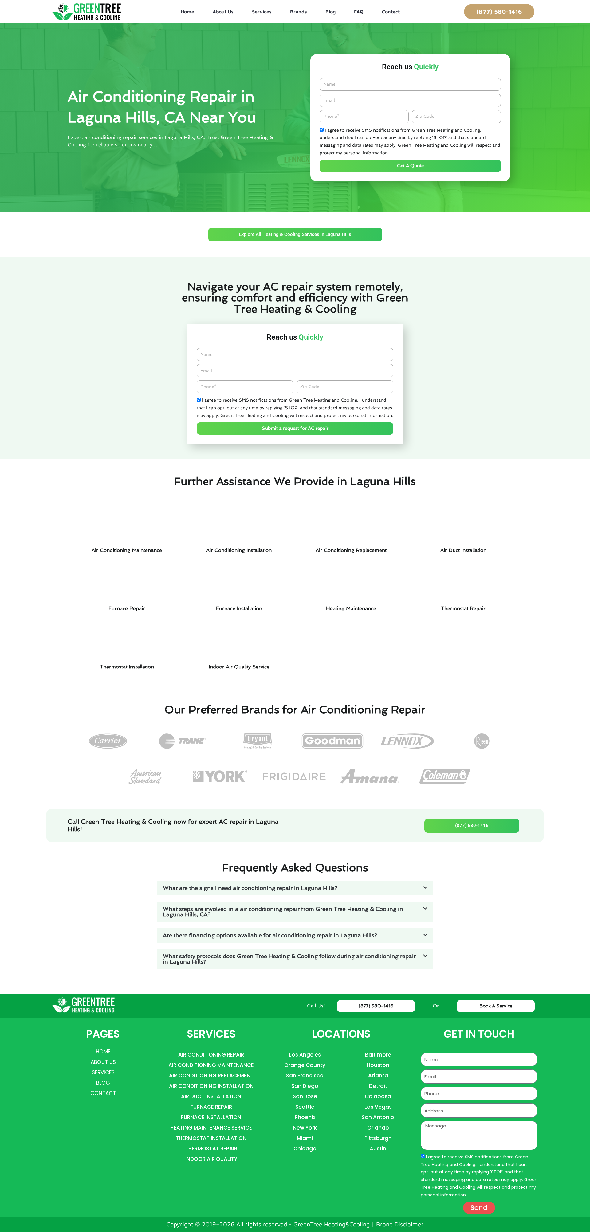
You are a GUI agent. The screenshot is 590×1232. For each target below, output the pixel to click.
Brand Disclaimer (400, 1224)
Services (262, 11)
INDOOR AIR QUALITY (211, 1159)
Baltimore (378, 1054)
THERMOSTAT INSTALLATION (211, 1138)
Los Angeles (305, 1054)
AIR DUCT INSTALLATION (211, 1096)
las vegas (378, 1107)
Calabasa (378, 1096)
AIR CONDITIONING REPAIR (211, 1054)
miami (305, 1138)
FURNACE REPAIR (211, 1107)
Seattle (304, 1107)
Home (187, 11)
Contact (391, 11)
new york (305, 1127)
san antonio (378, 1117)
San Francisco (305, 1075)
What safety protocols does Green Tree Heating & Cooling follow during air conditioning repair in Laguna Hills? (289, 959)
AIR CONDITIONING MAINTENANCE (211, 1065)
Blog (330, 11)
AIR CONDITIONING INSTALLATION (211, 1086)
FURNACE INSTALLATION (211, 1117)
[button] (295, 888)
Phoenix (305, 1117)
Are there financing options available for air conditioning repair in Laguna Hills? (270, 935)
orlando (378, 1127)
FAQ (359, 11)
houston (378, 1065)
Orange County (304, 1065)
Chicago (305, 1148)
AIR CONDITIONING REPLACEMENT (211, 1075)
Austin (378, 1148)
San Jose (305, 1096)
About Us (223, 11)
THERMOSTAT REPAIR (211, 1148)
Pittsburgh (378, 1138)
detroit (378, 1086)
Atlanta (378, 1075)
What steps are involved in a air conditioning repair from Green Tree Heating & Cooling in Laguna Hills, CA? (283, 912)
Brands (298, 11)
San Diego (304, 1086)
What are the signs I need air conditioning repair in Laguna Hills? (250, 888)
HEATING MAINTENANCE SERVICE (211, 1127)
